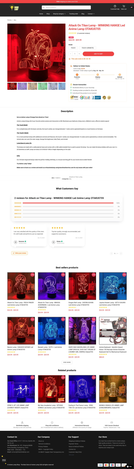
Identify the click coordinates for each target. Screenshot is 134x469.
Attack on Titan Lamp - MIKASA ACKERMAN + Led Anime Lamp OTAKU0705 (49, 305)
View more (67, 362)
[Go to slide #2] (22, 86)
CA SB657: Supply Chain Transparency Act (51, 452)
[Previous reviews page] (111, 253)
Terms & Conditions (44, 444)
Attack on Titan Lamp (75, 177)
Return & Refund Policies (76, 446)
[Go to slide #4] (42, 86)
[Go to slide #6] (63, 86)
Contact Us (72, 449)
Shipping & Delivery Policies (77, 441)
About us (41, 441)
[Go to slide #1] (12, 86)
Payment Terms (73, 444)
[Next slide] (62, 53)
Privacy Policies (43, 446)
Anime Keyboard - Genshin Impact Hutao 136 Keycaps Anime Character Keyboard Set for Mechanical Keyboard (112, 349)
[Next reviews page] (121, 253)
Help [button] (130, 466)
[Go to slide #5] (53, 86)
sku (15, 20)
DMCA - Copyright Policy (45, 449)
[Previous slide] (10, 53)
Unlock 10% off (4, 460)
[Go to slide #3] (32, 86)
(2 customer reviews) (83, 33)
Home (9, 20)
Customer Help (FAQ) (75, 452)
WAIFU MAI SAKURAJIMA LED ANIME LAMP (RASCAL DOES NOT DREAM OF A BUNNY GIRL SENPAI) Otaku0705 (82, 349)
